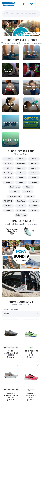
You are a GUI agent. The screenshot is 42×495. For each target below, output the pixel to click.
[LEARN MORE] (21, 231)
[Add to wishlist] (17, 322)
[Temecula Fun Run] (21, 28)
